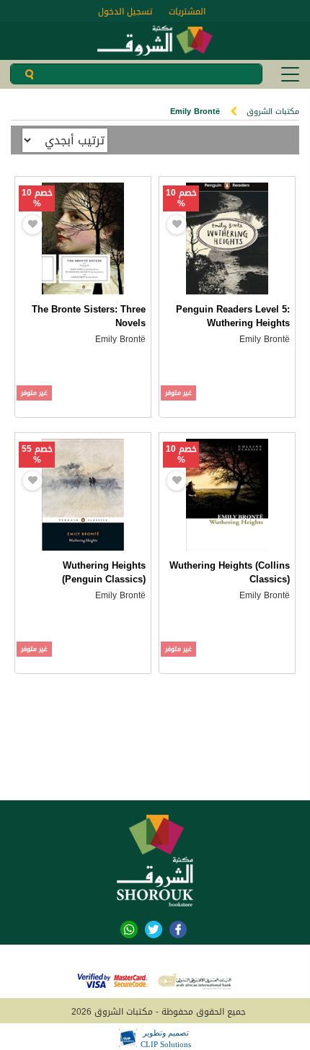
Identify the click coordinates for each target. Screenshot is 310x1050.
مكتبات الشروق (273, 111)
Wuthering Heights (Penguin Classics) (104, 572)
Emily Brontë (264, 339)
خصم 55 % (37, 455)
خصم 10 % (181, 198)
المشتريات (187, 11)
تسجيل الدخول (125, 11)
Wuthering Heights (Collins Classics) (229, 572)
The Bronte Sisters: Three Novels (89, 316)
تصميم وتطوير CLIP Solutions (166, 1038)
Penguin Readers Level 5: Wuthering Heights (233, 316)
